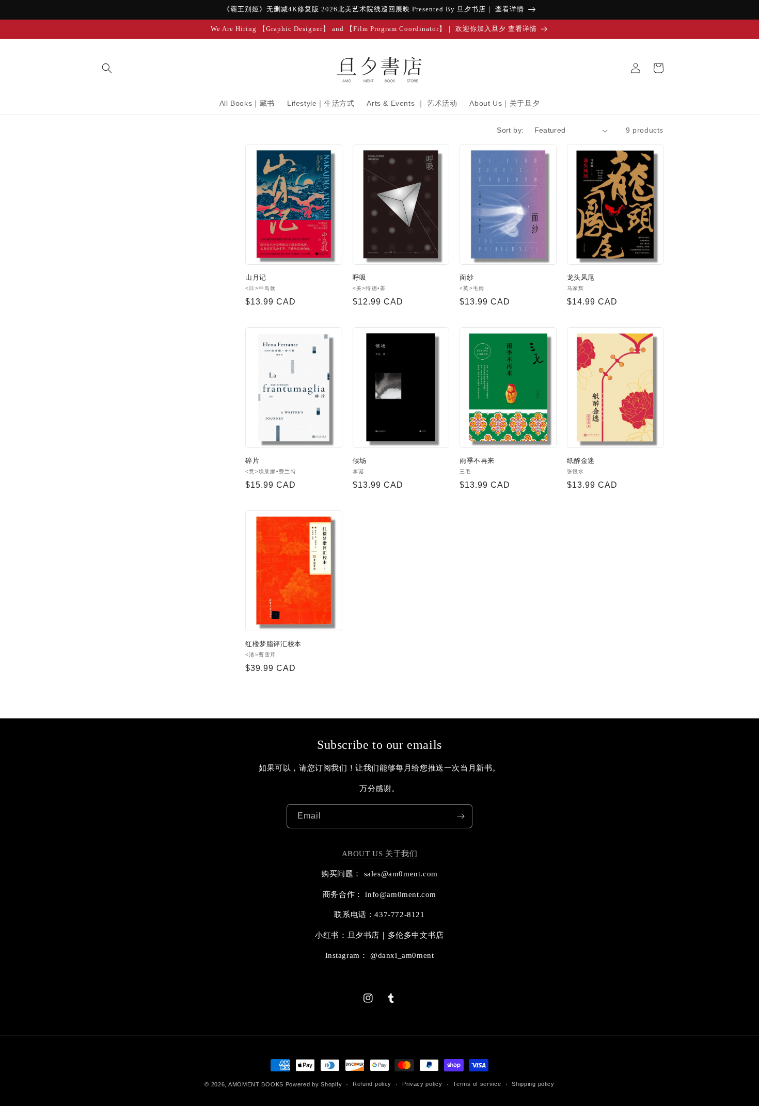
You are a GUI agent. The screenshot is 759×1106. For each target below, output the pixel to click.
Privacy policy (422, 1084)
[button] (107, 68)
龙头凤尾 (581, 277)
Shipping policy (533, 1084)
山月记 (255, 277)
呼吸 (360, 277)
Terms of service (477, 1084)
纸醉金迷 (581, 460)
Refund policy (372, 1084)
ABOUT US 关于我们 (380, 853)
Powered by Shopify (314, 1084)
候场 (360, 460)
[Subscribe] (460, 816)
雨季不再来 (477, 460)
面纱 (466, 277)
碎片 (252, 460)
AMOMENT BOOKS (255, 1084)
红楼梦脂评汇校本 (273, 644)
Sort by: (510, 130)
